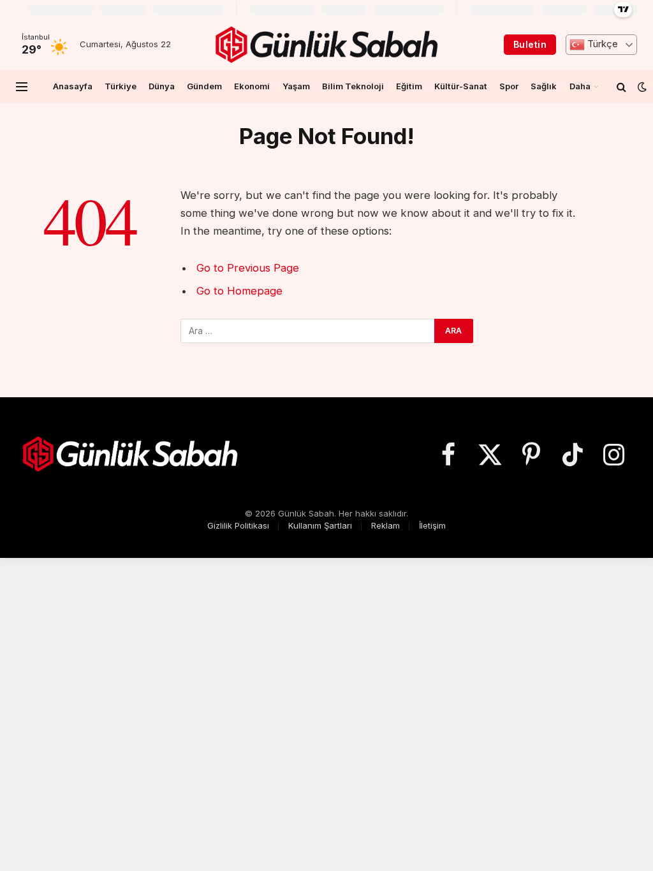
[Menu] (21, 86)
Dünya (162, 86)
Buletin (530, 44)
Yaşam (296, 86)
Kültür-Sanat (460, 86)
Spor (508, 86)
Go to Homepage (239, 290)
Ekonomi (252, 86)
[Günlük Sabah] (327, 44)
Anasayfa (72, 86)
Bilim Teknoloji (353, 86)
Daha (580, 86)
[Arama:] (308, 331)
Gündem (204, 86)
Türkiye (120, 86)
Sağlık (544, 86)
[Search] (621, 86)
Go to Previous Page (247, 267)
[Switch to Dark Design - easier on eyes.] (641, 87)
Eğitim (409, 86)
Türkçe (601, 44)
